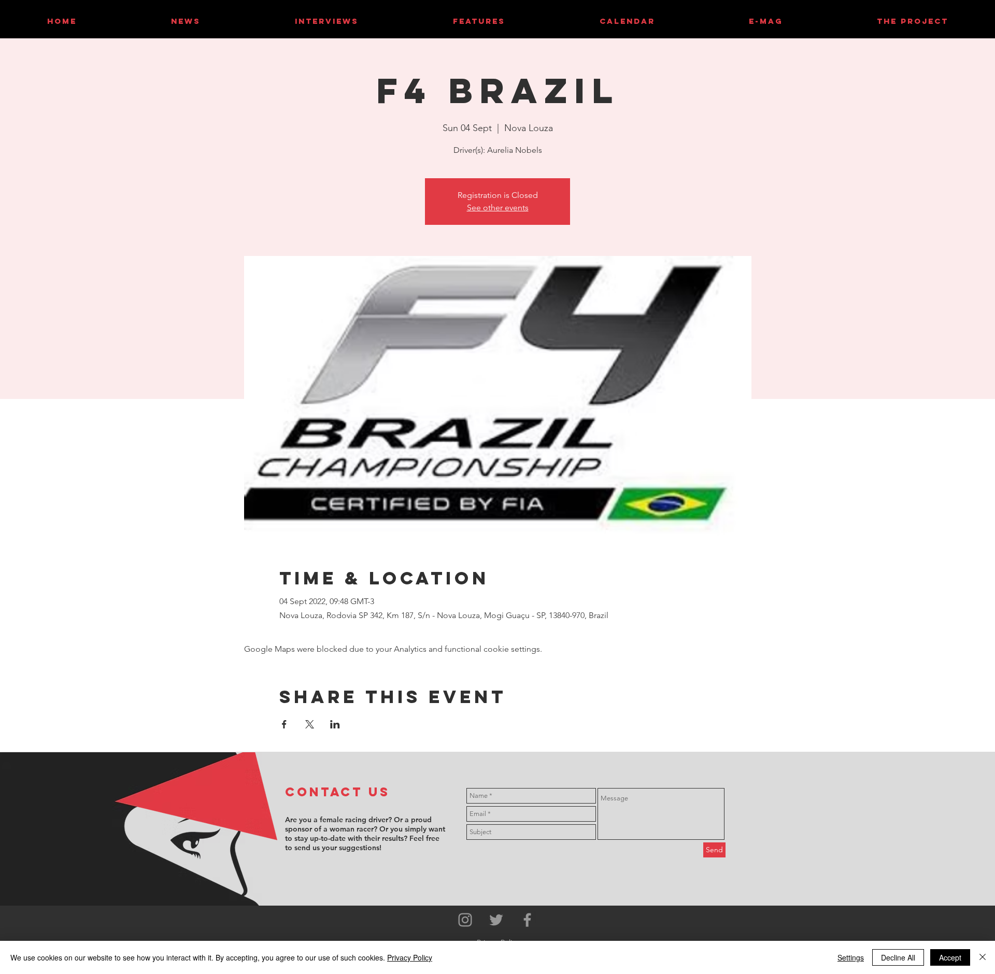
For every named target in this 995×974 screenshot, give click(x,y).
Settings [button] (850, 957)
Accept (950, 957)
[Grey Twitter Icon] (496, 920)
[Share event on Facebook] (284, 724)
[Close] (982, 957)
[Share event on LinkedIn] (335, 724)
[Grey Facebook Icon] (527, 920)
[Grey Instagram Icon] (465, 920)
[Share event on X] (310, 724)
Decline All (898, 957)
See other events (498, 207)
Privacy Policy (409, 957)
